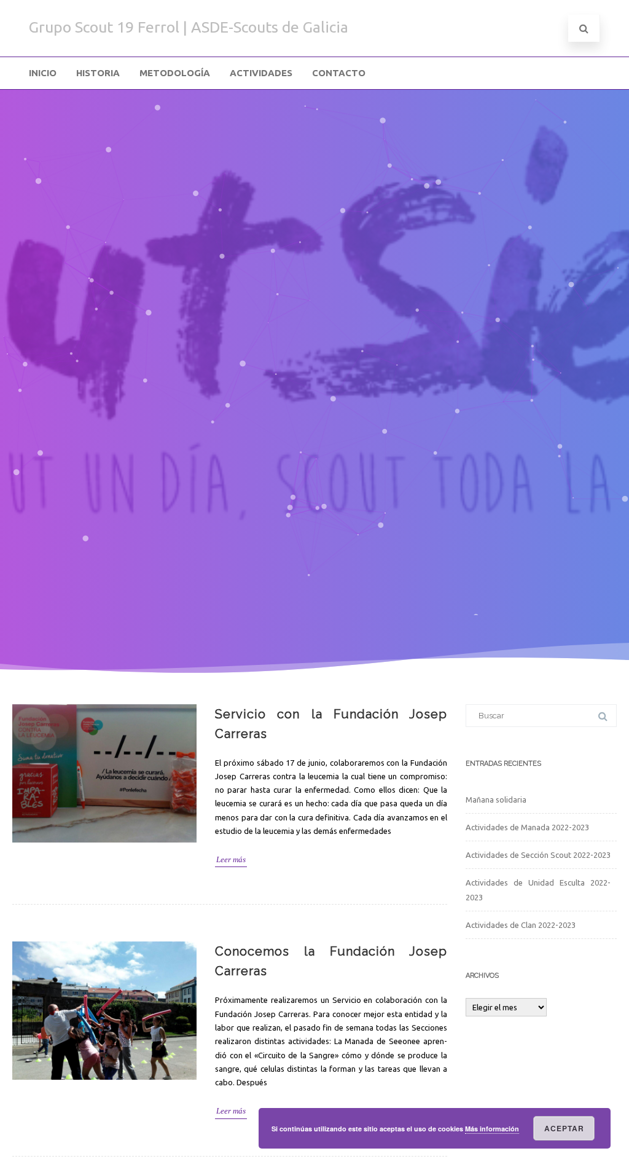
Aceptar (564, 1128)
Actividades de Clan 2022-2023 (521, 925)
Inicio (43, 73)
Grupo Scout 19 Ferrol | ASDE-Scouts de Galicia (188, 27)
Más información (492, 1128)
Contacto (338, 73)
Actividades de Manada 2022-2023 (527, 827)
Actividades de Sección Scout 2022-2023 (538, 855)
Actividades (261, 73)
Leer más (231, 859)
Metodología (174, 73)
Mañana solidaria (496, 799)
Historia (98, 73)
